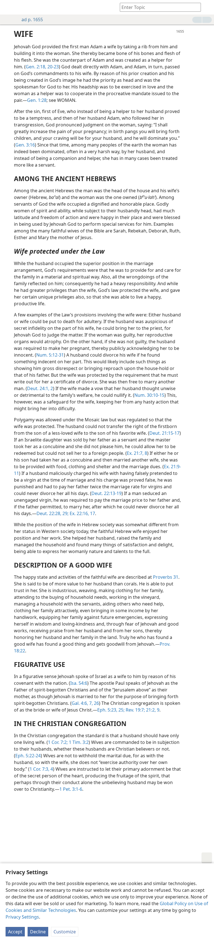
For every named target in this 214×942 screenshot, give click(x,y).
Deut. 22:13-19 (106, 493)
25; (121, 710)
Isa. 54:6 (78, 683)
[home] (8, 7)
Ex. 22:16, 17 (82, 513)
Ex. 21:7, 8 (137, 453)
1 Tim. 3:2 (78, 742)
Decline (38, 932)
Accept (15, 932)
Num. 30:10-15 (149, 395)
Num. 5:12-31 (50, 355)
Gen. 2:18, (36, 67)
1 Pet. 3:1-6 (70, 789)
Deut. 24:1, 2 (40, 388)
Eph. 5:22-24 (28, 756)
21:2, (150, 710)
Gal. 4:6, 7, (82, 703)
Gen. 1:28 (37, 100)
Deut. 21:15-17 (164, 433)
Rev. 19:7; (135, 710)
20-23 (52, 67)
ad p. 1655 (32, 19)
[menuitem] (8, 7)
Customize (65, 932)
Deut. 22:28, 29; (53, 513)
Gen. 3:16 (25, 145)
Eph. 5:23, (107, 710)
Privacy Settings (22, 917)
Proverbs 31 (165, 577)
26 (96, 703)
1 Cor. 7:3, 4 (41, 769)
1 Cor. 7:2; (58, 742)
